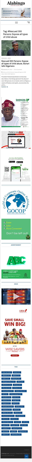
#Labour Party (20, 391)
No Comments (18, 69)
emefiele (6, 428)
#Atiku (17, 372)
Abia (17, 422)
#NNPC (19, 406)
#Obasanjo (6, 409)
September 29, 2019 (7, 69)
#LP (5, 394)
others (5, 434)
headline (4, 58)
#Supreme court (8, 415)
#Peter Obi (7, 412)
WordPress (26, 453)
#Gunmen (6, 388)
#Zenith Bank (7, 422)
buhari (5, 425)
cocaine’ (15, 425)
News (9, 58)
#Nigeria (6, 403)
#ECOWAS (7, 384)
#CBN (6, 378)
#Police (18, 412)
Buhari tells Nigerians (10, 74)
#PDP (16, 409)
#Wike (14, 419)
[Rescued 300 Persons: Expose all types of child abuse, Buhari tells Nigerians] (16, 48)
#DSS (20, 381)
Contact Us (26, 449)
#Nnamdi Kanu (8, 406)
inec (5, 431)
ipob (13, 431)
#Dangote (16, 378)
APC (25, 422)
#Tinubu (20, 415)
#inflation (17, 388)
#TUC (5, 419)
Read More (5, 87)
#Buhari (16, 375)
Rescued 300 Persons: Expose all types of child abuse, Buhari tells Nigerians (15, 63)
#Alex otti (7, 372)
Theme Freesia (19, 453)
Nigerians (22, 431)
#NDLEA (6, 400)
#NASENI (6, 397)
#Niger (16, 400)
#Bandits (6, 375)
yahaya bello (16, 434)
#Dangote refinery (8, 381)
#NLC (15, 403)
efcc (23, 425)
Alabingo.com (5, 453)
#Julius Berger (7, 391)
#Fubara (17, 384)
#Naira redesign (16, 394)
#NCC (16, 397)
